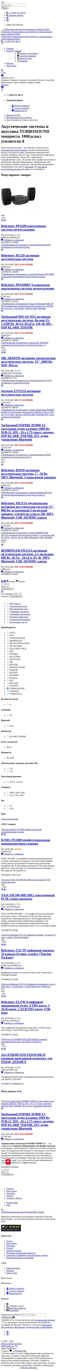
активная (29, 167)
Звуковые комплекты (19, 617)
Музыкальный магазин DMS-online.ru (11, 1345)
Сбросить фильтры (9, 819)
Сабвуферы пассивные (20, 614)
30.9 (11, 808)
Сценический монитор (20, 619)
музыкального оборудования (14, 150)
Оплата (9, 1196)
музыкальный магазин (45, 1320)
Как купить (11, 1191)
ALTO (12, 633)
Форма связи (12, 1203)
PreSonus (13, 678)
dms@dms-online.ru (16, 1308)
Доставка (10, 1193)
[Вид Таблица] (2, 581)
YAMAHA (14, 691)
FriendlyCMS (20, 1351)
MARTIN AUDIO (17, 667)
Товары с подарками (28, 53)
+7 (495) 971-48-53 (11, 41)
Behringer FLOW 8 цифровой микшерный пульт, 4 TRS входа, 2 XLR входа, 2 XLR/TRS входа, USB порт (25, 1007)
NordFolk (14, 670)
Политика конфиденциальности (20, 1253)
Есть (12, 726)
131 (11, 771)
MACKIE (14, 665)
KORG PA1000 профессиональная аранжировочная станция (25, 841)
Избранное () (20, 111)
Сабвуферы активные (19, 611)
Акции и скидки (13, 1250)
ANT (11, 635)
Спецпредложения (27, 56)
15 (11, 806)
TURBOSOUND (17, 688)
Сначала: (5, 596)
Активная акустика (18, 606)
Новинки (23, 61)
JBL (11, 662)
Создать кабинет (21, 108)
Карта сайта (11, 1273)
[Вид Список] (5, 581)
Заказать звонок (16, 15)
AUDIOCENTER (17, 638)
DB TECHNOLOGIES (20, 643)
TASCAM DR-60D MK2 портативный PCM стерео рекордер (28, 896)
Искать (5, 8)
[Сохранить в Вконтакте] (7, 18)
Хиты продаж (25, 58)
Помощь (10, 1270)
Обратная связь (13, 1268)
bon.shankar (13, 1310)
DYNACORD (16, 646)
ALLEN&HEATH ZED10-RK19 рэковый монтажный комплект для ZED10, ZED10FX (26, 1058)
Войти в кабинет (22, 106)
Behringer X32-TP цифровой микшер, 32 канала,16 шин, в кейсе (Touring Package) (28, 954)
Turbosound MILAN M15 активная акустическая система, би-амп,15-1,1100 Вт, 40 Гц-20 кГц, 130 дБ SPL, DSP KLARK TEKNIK (26, 322)
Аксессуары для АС (18, 622)
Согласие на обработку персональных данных (27, 1255)
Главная (10, 1188)
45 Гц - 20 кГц (16, 782)
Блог (8, 1205)
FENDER (14, 654)
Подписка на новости (11, 1314)
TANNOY (14, 686)
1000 (12, 758)
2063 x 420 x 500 (17, 793)
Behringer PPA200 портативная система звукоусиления (23, 227)
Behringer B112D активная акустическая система (20, 257)
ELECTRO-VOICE (18, 649)
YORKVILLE (15, 694)
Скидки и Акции (14, 1198)
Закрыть (4, 85)
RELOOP (14, 683)
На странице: (7, 594)
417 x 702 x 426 (16, 795)
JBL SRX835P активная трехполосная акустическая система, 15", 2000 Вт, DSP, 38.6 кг (28, 361)
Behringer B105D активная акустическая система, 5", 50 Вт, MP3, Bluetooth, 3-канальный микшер (28, 473)
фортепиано (19, 1327)
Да (11, 715)
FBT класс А (15, 603)
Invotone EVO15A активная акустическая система (21, 392)
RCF (12, 680)
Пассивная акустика (19, 609)
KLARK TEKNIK (18, 736)
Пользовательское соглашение (20, 1258)
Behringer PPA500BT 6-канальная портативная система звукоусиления (27, 286)
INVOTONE (15, 659)
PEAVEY (14, 672)
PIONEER (14, 675)
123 (11, 769)
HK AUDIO (15, 657)
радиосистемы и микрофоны (39, 1327)
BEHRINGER (16, 641)
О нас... (9, 1241)
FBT (12, 651)
